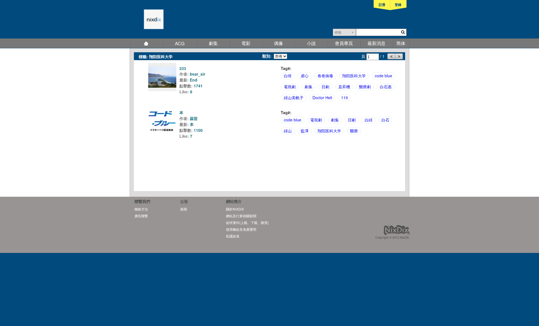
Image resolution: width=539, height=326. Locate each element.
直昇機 (344, 86)
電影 (245, 43)
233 (182, 68)
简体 (400, 43)
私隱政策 (232, 236)
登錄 (398, 4)
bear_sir (197, 74)
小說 (311, 43)
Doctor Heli (322, 97)
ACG (179, 43)
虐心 (305, 75)
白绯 (288, 75)
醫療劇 (365, 86)
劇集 (213, 43)
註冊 (382, 4)
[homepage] (146, 22)
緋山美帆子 (293, 97)
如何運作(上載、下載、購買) (247, 222)
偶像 (278, 43)
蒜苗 (194, 118)
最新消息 (376, 43)
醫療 (354, 130)
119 (344, 97)
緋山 (288, 130)
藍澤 (305, 130)
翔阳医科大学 (354, 75)
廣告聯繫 (141, 215)
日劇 (325, 86)
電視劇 (290, 86)
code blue (383, 75)
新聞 (183, 209)
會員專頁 (344, 43)
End (193, 80)
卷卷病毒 (325, 75)
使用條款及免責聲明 (241, 229)
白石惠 (386, 86)
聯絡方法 (141, 209)
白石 (385, 120)
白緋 (369, 120)
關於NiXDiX (235, 209)
